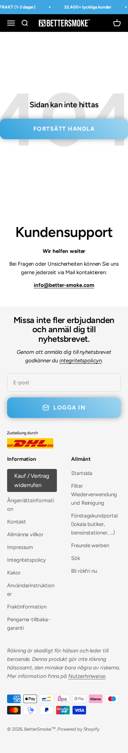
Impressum (20, 547)
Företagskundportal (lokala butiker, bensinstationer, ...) (94, 524)
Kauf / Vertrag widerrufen (31, 480)
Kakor (14, 573)
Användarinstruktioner (30, 589)
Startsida (81, 473)
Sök (75, 558)
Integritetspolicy (26, 560)
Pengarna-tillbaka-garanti (28, 623)
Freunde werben (90, 545)
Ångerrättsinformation (30, 504)
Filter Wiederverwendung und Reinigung (94, 494)
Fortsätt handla (64, 128)
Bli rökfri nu (84, 571)
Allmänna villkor (25, 534)
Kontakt (16, 522)
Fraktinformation (27, 607)
